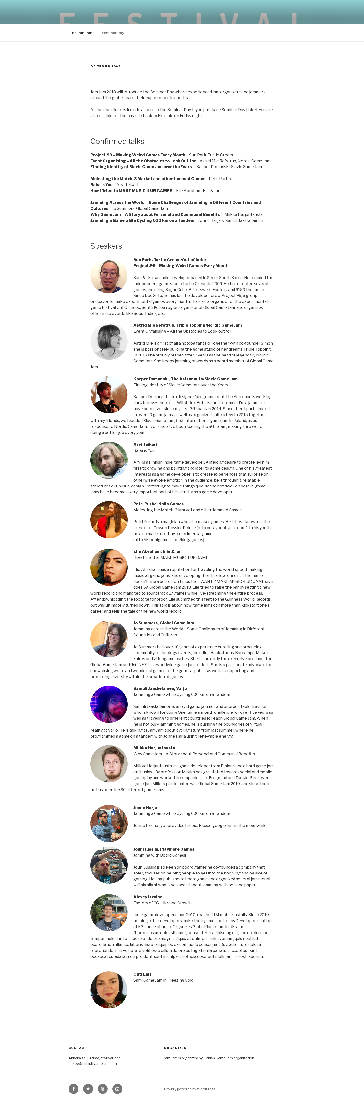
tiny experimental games (191, 533)
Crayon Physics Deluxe (175, 527)
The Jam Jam (81, 33)
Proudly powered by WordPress (190, 1089)
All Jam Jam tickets (108, 109)
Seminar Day (113, 33)
